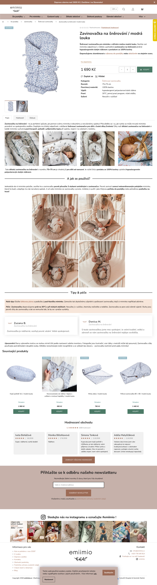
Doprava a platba (20, 557)
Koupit (146, 69)
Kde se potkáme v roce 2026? (24, 551)
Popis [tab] (7, 118)
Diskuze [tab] (32, 118)
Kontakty (17, 559)
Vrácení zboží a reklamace (23, 568)
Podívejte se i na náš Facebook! (133, 556)
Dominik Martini (139, 578)
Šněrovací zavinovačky (111, 81)
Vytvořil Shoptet (125, 578)
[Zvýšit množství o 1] (133, 69)
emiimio (142, 559)
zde (95, 573)
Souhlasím (108, 572)
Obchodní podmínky (21, 562)
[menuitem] (18, 16)
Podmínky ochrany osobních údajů (26, 565)
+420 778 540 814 (138, 554)
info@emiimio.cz (139, 551)
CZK (113, 9)
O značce (17, 554)
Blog (16, 570)
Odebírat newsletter (78, 493)
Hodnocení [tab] (20, 118)
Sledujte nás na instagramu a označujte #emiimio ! (82, 517)
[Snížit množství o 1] (122, 69)
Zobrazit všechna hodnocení (78, 460)
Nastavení (49, 579)
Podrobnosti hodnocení (110, 27)
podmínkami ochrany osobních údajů (91, 498)
